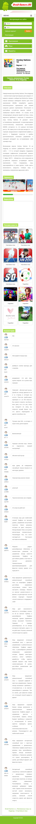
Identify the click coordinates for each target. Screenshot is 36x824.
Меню (6, 16)
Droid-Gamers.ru (10, 809)
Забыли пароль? (10, 31)
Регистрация (9, 35)
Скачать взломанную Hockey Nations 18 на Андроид (18, 79)
